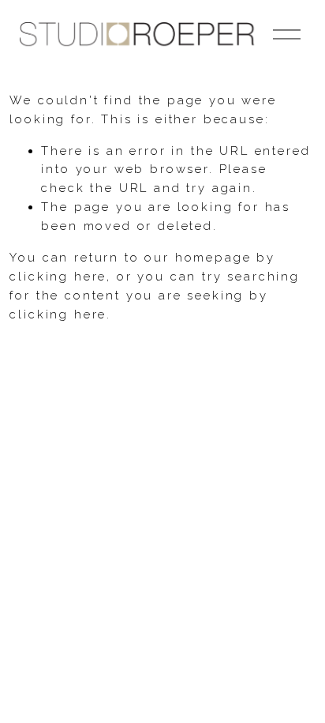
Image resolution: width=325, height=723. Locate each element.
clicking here (57, 276)
